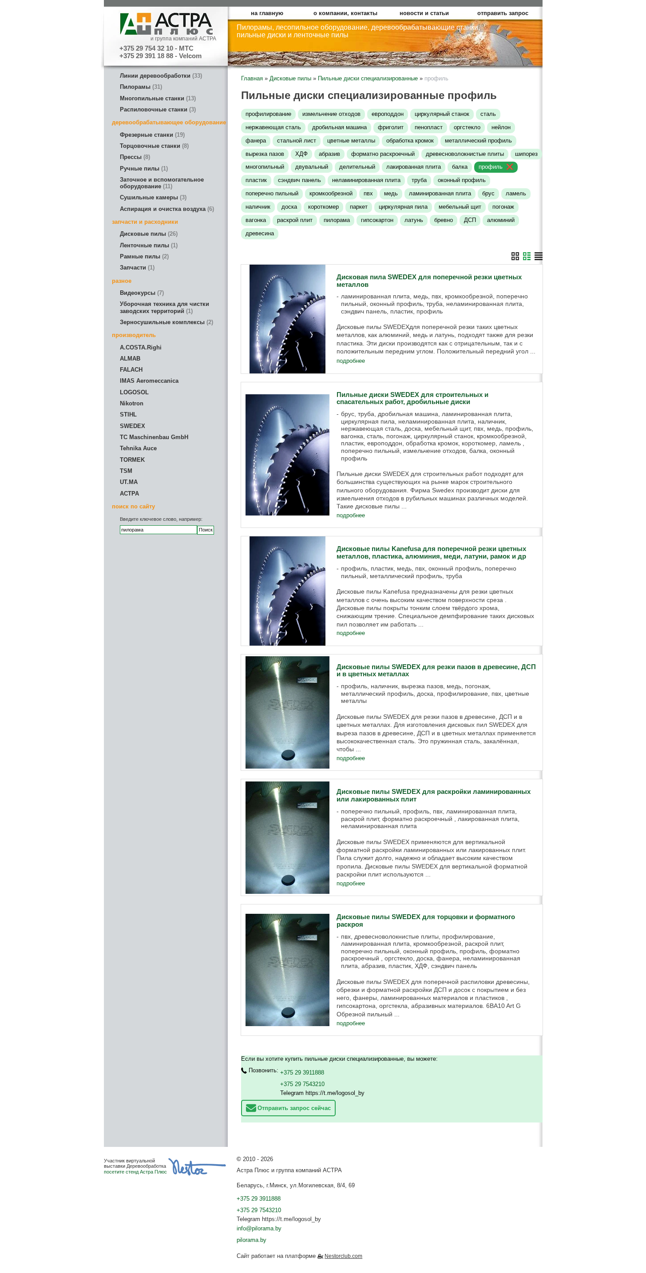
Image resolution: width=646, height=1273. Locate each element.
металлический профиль (478, 140)
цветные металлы (351, 140)
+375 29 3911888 (302, 1072)
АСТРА (129, 493)
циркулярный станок (442, 114)
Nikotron (131, 403)
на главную (267, 13)
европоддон (388, 114)
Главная (252, 78)
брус (488, 193)
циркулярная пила (403, 206)
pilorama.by (251, 1240)
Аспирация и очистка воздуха (166, 209)
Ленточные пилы (148, 245)
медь (391, 193)
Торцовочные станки (153, 146)
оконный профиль (462, 180)
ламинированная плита (440, 193)
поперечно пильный (272, 193)
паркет (359, 206)
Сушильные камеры (152, 197)
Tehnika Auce (138, 448)
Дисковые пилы (148, 233)
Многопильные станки (157, 98)
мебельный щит (460, 206)
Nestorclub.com (343, 1256)
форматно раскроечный (383, 154)
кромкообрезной (331, 193)
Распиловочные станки (157, 109)
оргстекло (467, 127)
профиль (491, 166)
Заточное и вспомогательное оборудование (162, 183)
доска (289, 206)
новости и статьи (424, 13)
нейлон (501, 127)
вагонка (256, 220)
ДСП (470, 220)
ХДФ (301, 154)
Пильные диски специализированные (368, 78)
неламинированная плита (366, 180)
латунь (413, 220)
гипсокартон (377, 220)
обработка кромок (410, 140)
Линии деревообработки (160, 75)
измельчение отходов (331, 114)
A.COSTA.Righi (141, 347)
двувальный (311, 166)
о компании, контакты (345, 13)
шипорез (526, 154)
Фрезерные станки (151, 134)
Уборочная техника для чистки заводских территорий (164, 307)
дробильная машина (339, 127)
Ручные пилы (143, 168)
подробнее (351, 360)
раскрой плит (295, 220)
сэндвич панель (299, 180)
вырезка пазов (265, 154)
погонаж (503, 206)
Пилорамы (140, 86)
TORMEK (132, 459)
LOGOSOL (134, 392)
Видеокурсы (141, 292)
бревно (443, 220)
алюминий (501, 220)
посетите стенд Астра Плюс (135, 1171)
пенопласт (429, 127)
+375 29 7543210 (302, 1084)
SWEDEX (132, 426)
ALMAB (130, 358)
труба (419, 180)
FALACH (131, 369)
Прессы (134, 157)
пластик (256, 180)
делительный (357, 166)
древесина (260, 233)
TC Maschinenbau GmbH (154, 437)
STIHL (128, 414)
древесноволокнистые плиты (465, 154)
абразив (329, 154)
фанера (256, 140)
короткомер (323, 206)
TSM (126, 471)
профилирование (268, 114)
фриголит (391, 127)
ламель (516, 193)
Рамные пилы (143, 256)
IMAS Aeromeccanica (149, 380)
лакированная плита (413, 166)
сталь (488, 114)
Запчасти (136, 267)
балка (460, 166)
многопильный (265, 166)
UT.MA (129, 482)
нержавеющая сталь (273, 127)
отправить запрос (502, 13)
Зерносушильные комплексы (165, 322)
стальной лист (296, 140)
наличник (258, 206)
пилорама (337, 220)
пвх (368, 193)
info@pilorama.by (259, 1228)
